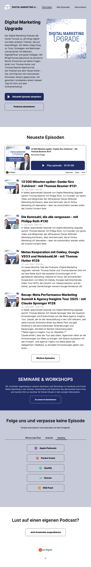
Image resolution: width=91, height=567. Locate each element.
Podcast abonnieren (24, 106)
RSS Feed (48, 488)
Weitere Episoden (45, 358)
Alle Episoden (63, 7)
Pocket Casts (48, 458)
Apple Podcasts (48, 448)
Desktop (61, 438)
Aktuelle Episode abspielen (26, 96)
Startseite (47, 7)
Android (49, 438)
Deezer (48, 478)
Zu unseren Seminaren (45, 399)
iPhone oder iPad (33, 438)
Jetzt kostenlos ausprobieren (45, 532)
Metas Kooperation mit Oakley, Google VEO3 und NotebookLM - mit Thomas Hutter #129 (50, 256)
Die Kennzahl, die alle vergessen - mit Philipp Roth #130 (49, 219)
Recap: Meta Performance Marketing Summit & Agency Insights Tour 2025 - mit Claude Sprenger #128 (53, 299)
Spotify (48, 468)
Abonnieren (80, 7)
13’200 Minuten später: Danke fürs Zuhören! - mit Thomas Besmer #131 (49, 184)
